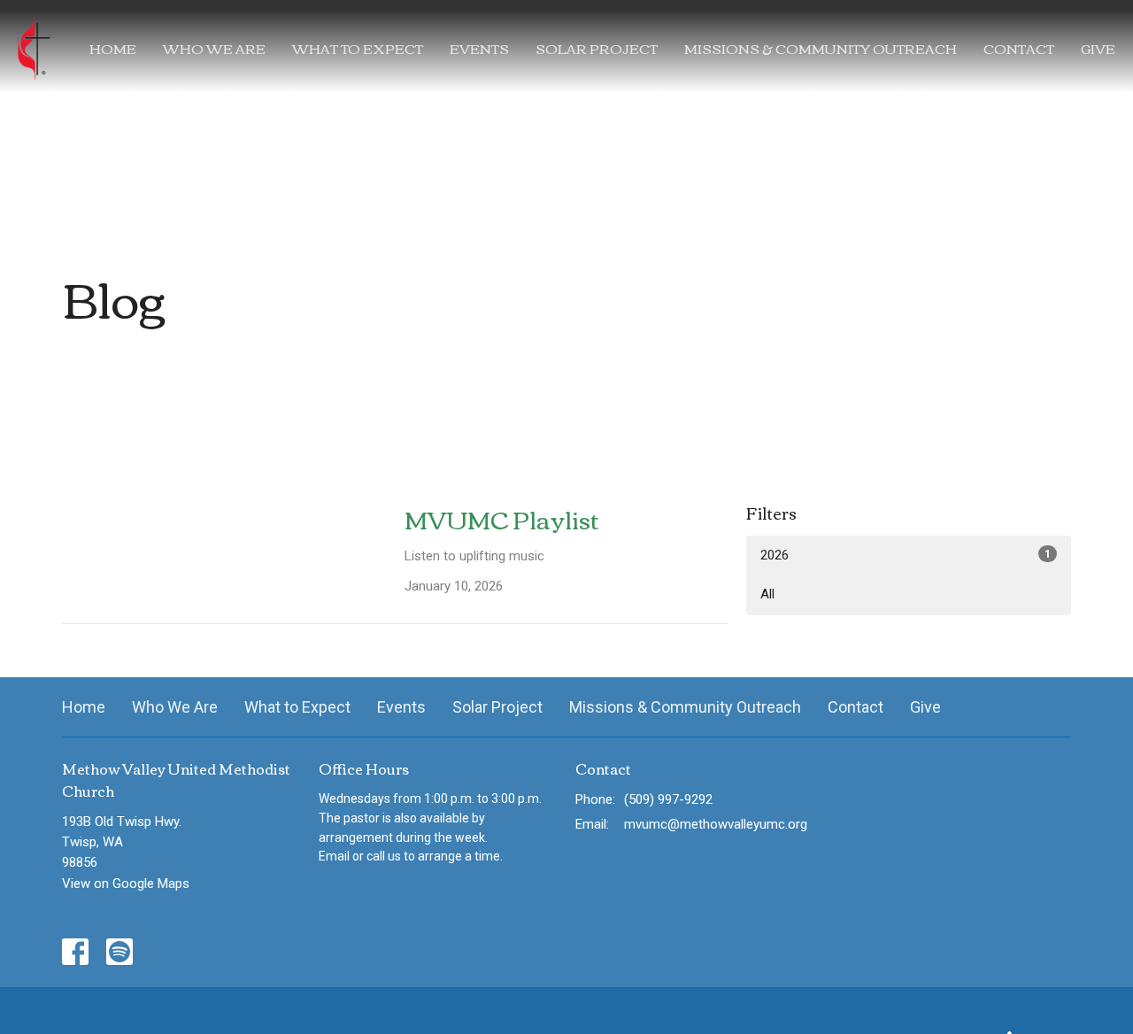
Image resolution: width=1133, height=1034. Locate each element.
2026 (905, 555)
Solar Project (597, 47)
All (767, 594)
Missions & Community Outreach (820, 47)
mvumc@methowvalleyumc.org (715, 824)
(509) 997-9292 (668, 799)
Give (1098, 47)
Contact (1018, 47)
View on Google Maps (125, 883)
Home (112, 47)
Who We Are (214, 47)
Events (479, 47)
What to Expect (357, 47)
